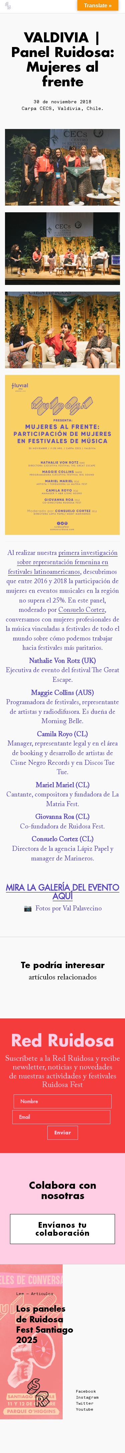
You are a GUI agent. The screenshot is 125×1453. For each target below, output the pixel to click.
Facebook (86, 1391)
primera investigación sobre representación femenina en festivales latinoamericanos (63, 563)
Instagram (87, 1397)
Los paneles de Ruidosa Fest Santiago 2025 (44, 1324)
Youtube (84, 1409)
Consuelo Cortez (81, 610)
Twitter (85, 1403)
